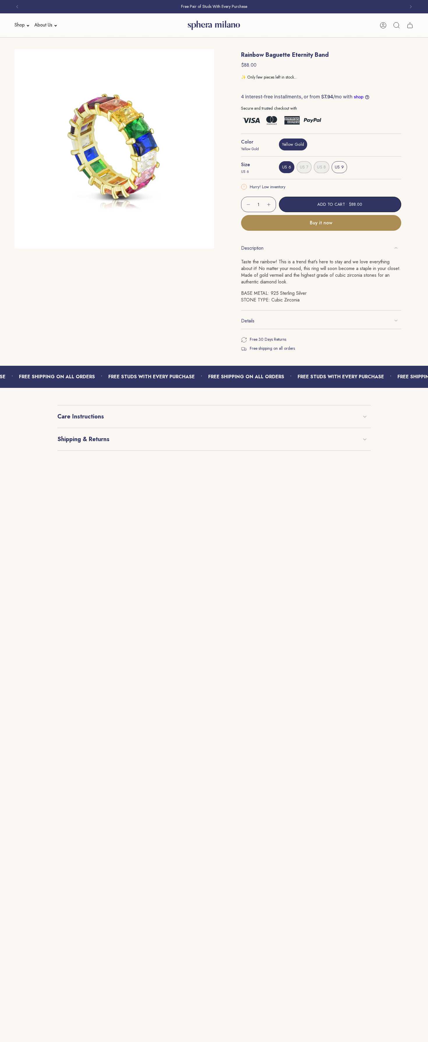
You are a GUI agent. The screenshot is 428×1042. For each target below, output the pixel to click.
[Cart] (410, 25)
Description (252, 248)
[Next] (410, 6)
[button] (20, 25)
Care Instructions (80, 416)
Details (247, 320)
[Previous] (17, 6)
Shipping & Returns (83, 439)
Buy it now (321, 222)
